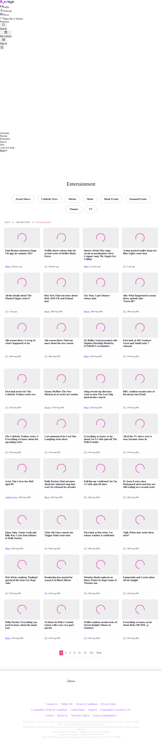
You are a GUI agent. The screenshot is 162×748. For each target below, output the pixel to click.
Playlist (3, 136)
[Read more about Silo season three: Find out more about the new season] (61, 327)
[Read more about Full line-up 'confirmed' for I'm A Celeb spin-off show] (101, 468)
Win (2, 144)
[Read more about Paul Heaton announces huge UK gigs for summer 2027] (22, 238)
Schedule (4, 133)
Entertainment (43, 222)
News (6, 14)
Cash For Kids (7, 147)
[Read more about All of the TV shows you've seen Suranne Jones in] (140, 423)
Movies (72, 199)
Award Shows (23, 199)
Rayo (7, 222)
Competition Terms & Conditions (49, 709)
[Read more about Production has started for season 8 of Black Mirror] (61, 564)
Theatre (74, 209)
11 (79, 652)
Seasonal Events (137, 199)
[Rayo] (71, 681)
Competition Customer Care (115, 709)
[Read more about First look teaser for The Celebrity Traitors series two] (22, 379)
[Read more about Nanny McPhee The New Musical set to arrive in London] (61, 379)
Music (90, 199)
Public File (67, 704)
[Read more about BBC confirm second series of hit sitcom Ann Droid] (140, 379)
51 (85, 652)
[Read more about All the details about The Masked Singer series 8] (22, 282)
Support (92, 709)
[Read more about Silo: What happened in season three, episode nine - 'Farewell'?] (140, 282)
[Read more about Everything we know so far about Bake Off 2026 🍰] (140, 609)
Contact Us (52, 704)
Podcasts (7, 11)
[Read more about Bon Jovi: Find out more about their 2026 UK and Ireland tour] (61, 282)
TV (91, 209)
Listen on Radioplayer (105, 715)
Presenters (5, 138)
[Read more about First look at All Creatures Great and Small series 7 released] (140, 327)
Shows (3, 142)
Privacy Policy (108, 704)
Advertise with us (80, 715)
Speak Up (62, 715)
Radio (6, 7)
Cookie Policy (77, 709)
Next (99, 652)
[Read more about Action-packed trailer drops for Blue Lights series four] (140, 238)
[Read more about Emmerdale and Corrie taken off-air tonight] (140, 564)
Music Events (111, 199)
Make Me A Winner (13, 18)
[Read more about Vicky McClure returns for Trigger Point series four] (61, 519)
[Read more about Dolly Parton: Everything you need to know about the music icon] (22, 609)
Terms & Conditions (87, 704)
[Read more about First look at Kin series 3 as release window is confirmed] (101, 519)
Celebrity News (49, 199)
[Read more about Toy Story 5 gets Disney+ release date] (101, 282)
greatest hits (23, 222)
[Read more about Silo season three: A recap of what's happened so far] (22, 327)
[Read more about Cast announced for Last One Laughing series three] (61, 423)
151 (91, 652)
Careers (49, 715)
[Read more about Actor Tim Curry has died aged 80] (22, 468)
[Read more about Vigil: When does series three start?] (140, 519)
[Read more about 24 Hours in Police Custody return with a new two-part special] (61, 609)
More (2, 150)
